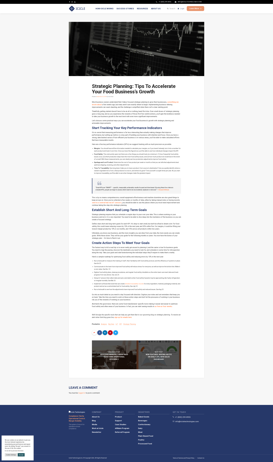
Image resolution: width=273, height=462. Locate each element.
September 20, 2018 (101, 96)
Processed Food (145, 444)
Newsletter (96, 432)
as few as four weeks (163, 306)
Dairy (140, 428)
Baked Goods (143, 417)
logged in (81, 393)
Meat (140, 432)
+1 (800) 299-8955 (165, 2)
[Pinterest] (110, 332)
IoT (117, 324)
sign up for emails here (123, 317)
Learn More (194, 8)
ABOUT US (155, 8)
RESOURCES (142, 8)
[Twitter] (115, 332)
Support (118, 421)
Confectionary (144, 424)
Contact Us (200, 458)
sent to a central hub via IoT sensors (107, 203)
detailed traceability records (134, 284)
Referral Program (122, 432)
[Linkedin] (105, 332)
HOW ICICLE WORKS (104, 8)
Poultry (141, 440)
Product (118, 417)
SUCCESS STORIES (125, 8)
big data (111, 324)
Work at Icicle (97, 428)
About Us (96, 417)
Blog (94, 421)
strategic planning (129, 324)
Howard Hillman (163, 190)
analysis (104, 324)
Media (94, 424)
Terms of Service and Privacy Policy (183, 458)
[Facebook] (99, 332)
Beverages (142, 421)
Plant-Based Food (145, 436)
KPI (120, 324)
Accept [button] (21, 455)
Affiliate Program (122, 428)
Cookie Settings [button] (11, 455)
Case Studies (120, 424)
